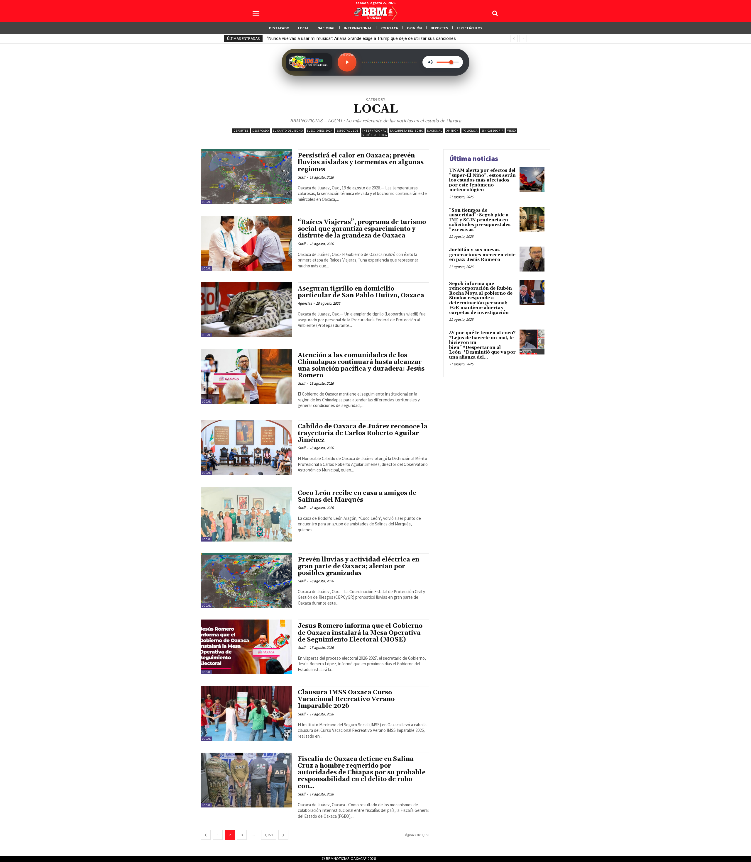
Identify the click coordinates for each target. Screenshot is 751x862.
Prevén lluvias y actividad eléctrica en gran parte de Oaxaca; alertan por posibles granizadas (358, 566)
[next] (523, 38)
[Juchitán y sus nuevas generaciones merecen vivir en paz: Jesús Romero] (532, 259)
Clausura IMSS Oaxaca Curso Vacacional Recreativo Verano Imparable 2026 (346, 699)
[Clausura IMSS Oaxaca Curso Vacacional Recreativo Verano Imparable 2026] (246, 713)
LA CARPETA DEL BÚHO (406, 131)
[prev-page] (206, 835)
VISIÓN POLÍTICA (375, 135)
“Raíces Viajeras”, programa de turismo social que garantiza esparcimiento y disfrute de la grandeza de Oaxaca (362, 229)
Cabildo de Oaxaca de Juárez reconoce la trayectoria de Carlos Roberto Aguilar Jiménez (362, 433)
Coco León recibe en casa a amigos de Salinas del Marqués (357, 496)
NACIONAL (434, 131)
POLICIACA (470, 131)
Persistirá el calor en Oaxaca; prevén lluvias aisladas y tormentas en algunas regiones (361, 162)
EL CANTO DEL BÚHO (288, 131)
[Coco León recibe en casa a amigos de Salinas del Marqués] (246, 514)
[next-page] (283, 835)
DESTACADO (260, 131)
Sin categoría (492, 131)
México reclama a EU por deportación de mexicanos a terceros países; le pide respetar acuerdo (359, 38)
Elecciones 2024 (320, 131)
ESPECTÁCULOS (347, 131)
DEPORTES (241, 131)
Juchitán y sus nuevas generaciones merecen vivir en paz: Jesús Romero (482, 254)
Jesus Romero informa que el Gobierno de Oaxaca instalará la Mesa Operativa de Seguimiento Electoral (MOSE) (360, 632)
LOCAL (206, 202)
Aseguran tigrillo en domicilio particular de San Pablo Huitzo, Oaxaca (361, 292)
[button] (495, 13)
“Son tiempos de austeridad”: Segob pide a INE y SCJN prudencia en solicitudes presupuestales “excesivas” (479, 220)
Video (511, 131)
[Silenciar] (430, 62)
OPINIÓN (452, 131)
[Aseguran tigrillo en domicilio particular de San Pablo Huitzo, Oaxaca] (246, 309)
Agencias (305, 303)
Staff (301, 177)
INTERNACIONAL (374, 131)
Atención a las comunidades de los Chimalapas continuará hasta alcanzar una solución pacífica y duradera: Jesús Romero (361, 365)
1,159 (269, 835)
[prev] (513, 38)
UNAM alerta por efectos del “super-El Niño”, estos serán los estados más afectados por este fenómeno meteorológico (482, 180)
